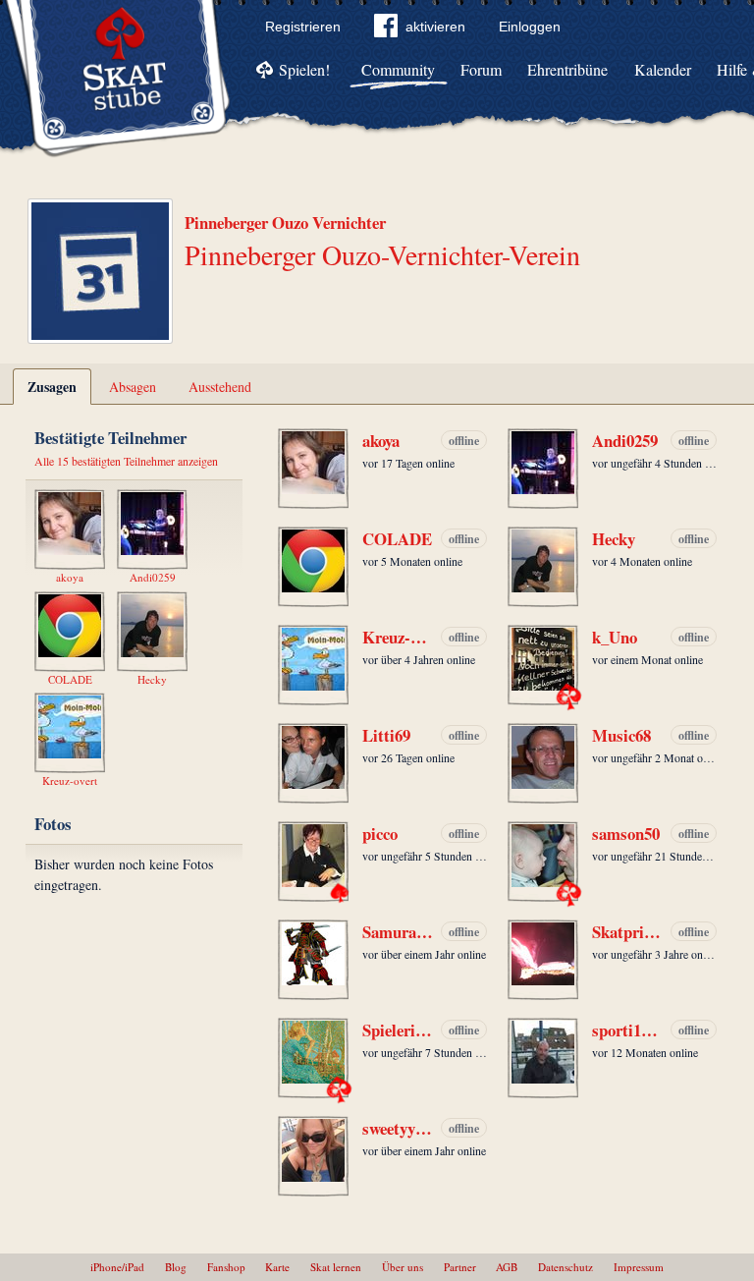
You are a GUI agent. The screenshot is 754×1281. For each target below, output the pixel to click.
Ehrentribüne (567, 69)
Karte (277, 1266)
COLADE (397, 539)
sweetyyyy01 (397, 1129)
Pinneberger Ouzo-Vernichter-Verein (382, 254)
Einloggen (530, 26)
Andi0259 (625, 441)
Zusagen (52, 386)
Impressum (639, 1266)
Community (398, 69)
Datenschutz (565, 1266)
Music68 (621, 736)
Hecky (613, 539)
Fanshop (226, 1266)
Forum (481, 69)
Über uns (402, 1266)
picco (380, 834)
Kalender (662, 69)
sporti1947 (627, 1030)
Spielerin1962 (397, 1030)
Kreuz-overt (397, 637)
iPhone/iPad (117, 1266)
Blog (176, 1266)
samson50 (626, 834)
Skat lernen (335, 1266)
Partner (460, 1266)
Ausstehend (219, 386)
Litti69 (386, 736)
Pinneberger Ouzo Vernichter (285, 222)
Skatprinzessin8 (627, 932)
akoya (381, 441)
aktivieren (435, 26)
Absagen (132, 386)
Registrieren (303, 26)
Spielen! (304, 69)
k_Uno (614, 637)
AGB (506, 1266)
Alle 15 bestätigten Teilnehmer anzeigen (126, 461)
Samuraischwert (397, 932)
